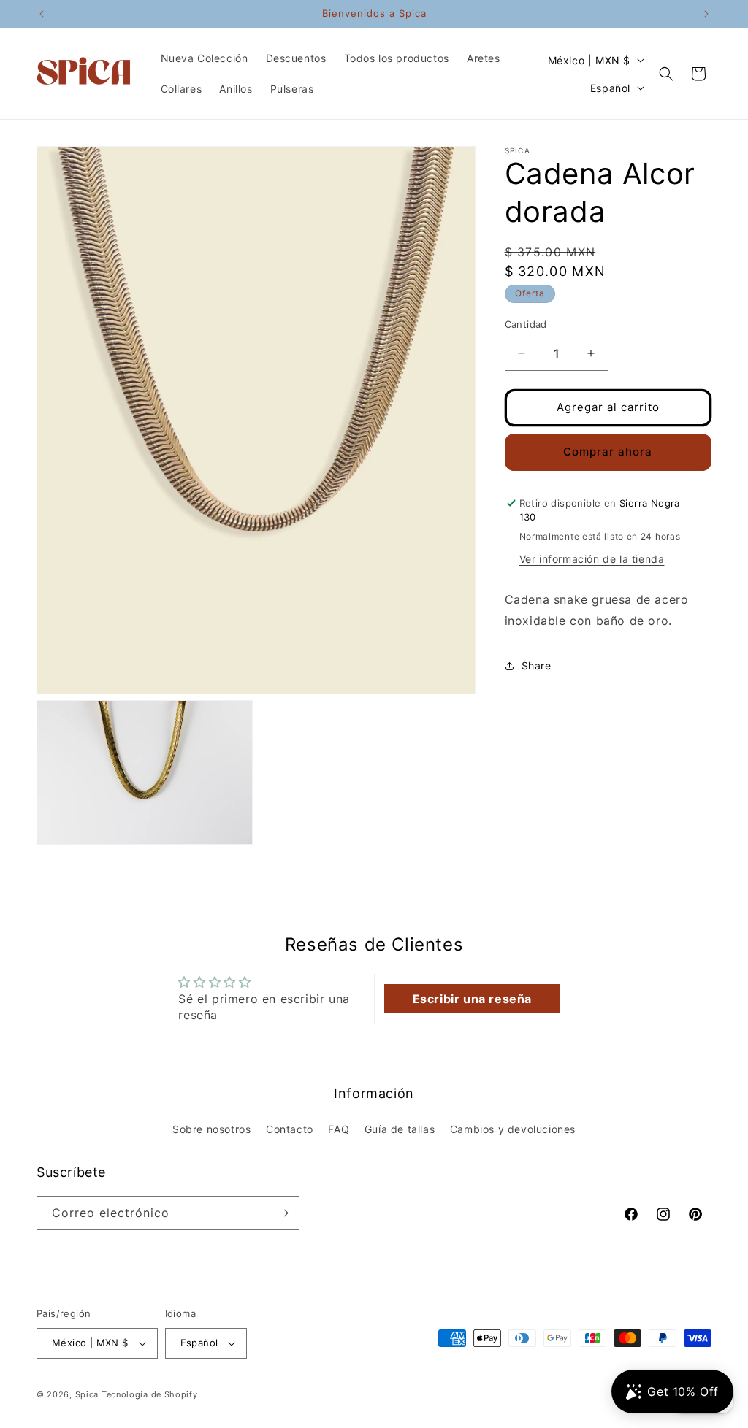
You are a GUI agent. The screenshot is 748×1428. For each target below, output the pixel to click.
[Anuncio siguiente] (706, 14)
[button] (666, 74)
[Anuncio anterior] (42, 14)
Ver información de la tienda (592, 559)
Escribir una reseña (472, 998)
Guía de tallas (400, 1129)
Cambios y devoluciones (513, 1129)
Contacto (289, 1129)
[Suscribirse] (283, 1213)
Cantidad (526, 324)
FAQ (338, 1129)
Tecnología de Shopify (150, 1394)
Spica (87, 1394)
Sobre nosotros (211, 1129)
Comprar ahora (607, 451)
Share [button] (537, 665)
